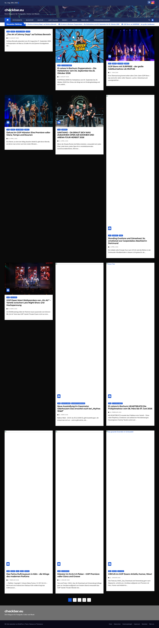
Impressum (137, 624)
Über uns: (151, 624)
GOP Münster (19, 129)
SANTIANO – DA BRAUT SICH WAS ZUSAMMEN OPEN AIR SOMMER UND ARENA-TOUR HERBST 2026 (75, 135)
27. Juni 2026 (114, 72)
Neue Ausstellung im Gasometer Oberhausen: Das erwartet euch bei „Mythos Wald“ (78, 408)
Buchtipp (29, 20)
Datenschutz (117, 624)
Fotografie (17, 20)
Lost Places (53, 20)
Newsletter (144, 624)
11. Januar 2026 (115, 577)
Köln (22, 571)
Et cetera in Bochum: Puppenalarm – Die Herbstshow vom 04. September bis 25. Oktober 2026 (76, 70)
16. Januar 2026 (64, 580)
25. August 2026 (13, 38)
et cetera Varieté (66, 65)
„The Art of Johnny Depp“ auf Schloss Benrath (28, 34)
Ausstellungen (20, 31)
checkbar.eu (14, 10)
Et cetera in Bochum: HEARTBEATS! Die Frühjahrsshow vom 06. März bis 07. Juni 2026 (130, 407)
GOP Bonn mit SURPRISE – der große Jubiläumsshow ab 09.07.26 (125, 67)
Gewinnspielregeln (127, 624)
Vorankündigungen (102, 20)
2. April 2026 (114, 247)
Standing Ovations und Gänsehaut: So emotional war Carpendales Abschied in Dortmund (127, 241)
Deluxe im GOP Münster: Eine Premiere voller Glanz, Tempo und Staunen (28, 133)
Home (110, 624)
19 (84, 600)
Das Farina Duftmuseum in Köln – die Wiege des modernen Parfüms (27, 575)
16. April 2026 (63, 141)
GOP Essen (14, 297)
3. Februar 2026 (13, 580)
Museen (27, 571)
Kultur (41, 20)
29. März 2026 (12, 308)
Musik (64, 20)
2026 (8, 31)
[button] (149, 20)
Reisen (74, 20)
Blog (17, 571)
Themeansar (39, 624)
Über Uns (85, 20)
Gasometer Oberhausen (78, 403)
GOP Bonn (120, 63)
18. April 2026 (12, 138)
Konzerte (64, 129)
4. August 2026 (64, 76)
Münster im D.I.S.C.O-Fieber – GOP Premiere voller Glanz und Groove (78, 575)
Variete (127, 63)
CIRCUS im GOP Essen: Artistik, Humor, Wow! (130, 574)
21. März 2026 (63, 414)
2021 (8, 571)
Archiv (12, 31)
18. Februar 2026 (115, 412)
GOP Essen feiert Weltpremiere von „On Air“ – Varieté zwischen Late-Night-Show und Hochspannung (28, 302)
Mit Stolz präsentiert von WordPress (14, 624)
